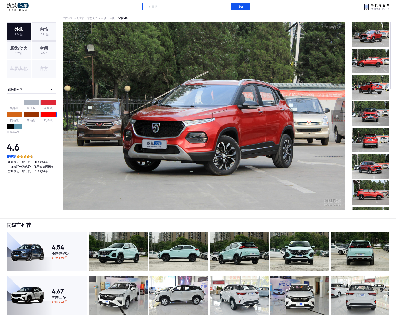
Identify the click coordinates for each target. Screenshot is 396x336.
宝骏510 (123, 18)
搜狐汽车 (18, 7)
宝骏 (103, 18)
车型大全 (92, 18)
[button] (133, 116)
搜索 (240, 6)
